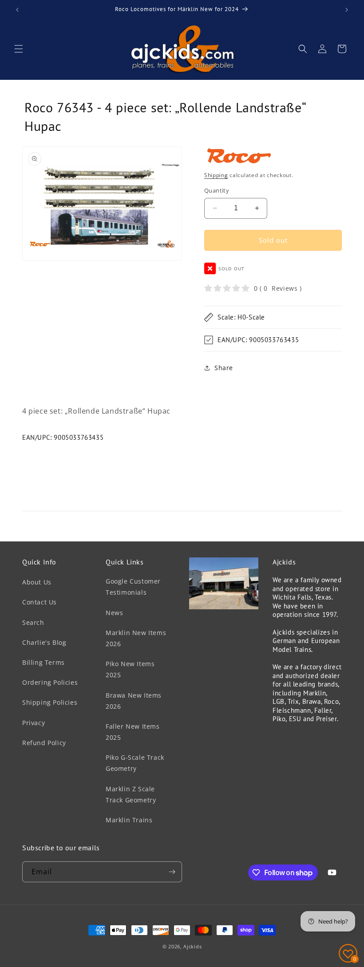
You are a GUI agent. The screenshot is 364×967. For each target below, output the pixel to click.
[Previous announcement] (17, 10)
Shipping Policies (49, 702)
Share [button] (223, 367)
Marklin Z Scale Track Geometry (131, 794)
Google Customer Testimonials (133, 586)
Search (33, 622)
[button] (18, 49)
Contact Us (39, 602)
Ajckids (192, 946)
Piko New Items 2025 (130, 669)
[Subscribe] (172, 871)
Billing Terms (43, 662)
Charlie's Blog (44, 642)
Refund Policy (44, 742)
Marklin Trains (129, 820)
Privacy (33, 722)
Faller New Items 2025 (133, 732)
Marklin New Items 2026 (136, 638)
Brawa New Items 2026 (134, 700)
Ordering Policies (50, 682)
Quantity (216, 190)
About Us (36, 582)
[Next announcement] (346, 10)
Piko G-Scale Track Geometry (135, 763)
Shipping (216, 175)
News (114, 612)
